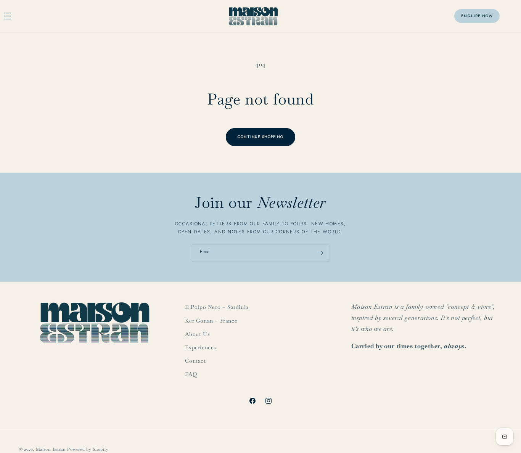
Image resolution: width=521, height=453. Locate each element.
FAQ (191, 374)
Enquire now (477, 16)
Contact (195, 360)
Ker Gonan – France (211, 320)
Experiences (200, 347)
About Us (197, 334)
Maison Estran (51, 449)
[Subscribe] (320, 253)
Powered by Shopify (88, 449)
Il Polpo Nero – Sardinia (216, 307)
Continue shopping (260, 137)
